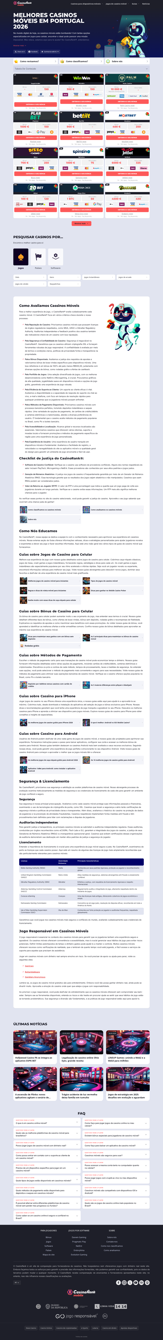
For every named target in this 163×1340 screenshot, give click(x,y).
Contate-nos (112, 1241)
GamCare (29, 966)
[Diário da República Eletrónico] (57, 1306)
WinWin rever (81, 105)
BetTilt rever (81, 141)
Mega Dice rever (81, 214)
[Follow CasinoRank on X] (130, 1282)
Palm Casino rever (127, 105)
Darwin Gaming (79, 1237)
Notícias (146, 4)
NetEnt (79, 1246)
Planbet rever (35, 141)
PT (16, 1282)
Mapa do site (48, 1254)
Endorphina (79, 1250)
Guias (134, 4)
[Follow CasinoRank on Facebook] (118, 1282)
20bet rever (35, 214)
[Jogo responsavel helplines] (77, 1316)
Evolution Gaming (79, 1254)
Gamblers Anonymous (35, 977)
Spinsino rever (81, 178)
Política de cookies (81, 1336)
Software (49, 1246)
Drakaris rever (127, 214)
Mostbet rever (127, 141)
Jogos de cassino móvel (116, 4)
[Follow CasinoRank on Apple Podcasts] (147, 1282)
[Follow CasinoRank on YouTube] (135, 1282)
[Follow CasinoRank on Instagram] (124, 1282)
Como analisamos (112, 1250)
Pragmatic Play (79, 1241)
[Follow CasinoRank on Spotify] (141, 1282)
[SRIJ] (111, 1306)
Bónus (48, 1237)
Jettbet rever (127, 178)
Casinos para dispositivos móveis (86, 4)
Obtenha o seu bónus (35, 104)
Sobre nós (112, 1237)
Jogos (48, 1241)
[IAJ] (81, 1306)
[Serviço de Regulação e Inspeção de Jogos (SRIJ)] (38, 1306)
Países (48, 1250)
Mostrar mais (80, 223)
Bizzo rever (35, 178)
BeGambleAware (32, 972)
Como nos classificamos (112, 1246)
